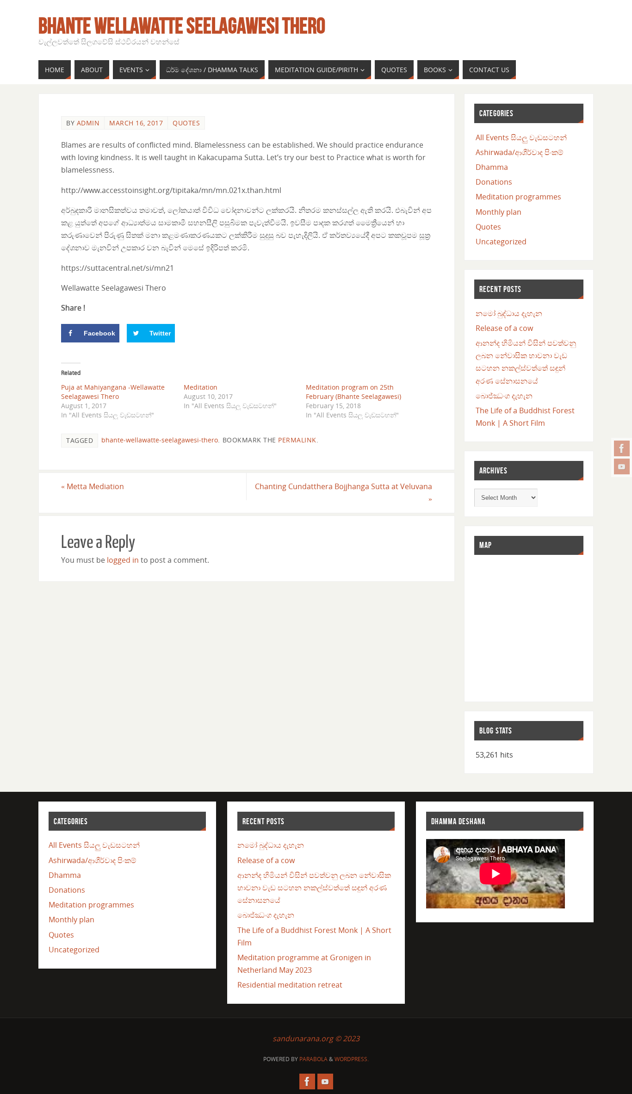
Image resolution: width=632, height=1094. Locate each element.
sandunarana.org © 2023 (316, 1038)
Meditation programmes (518, 197)
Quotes (186, 122)
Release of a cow (504, 328)
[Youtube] (622, 466)
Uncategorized (501, 241)
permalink (297, 439)
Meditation (200, 387)
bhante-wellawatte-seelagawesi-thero (159, 439)
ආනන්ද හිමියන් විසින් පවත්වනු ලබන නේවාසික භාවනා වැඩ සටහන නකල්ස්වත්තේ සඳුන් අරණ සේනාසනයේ (314, 887)
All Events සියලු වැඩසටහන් (521, 137)
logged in (123, 560)
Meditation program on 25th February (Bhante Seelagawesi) (353, 392)
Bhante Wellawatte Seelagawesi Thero (181, 26)
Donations (494, 182)
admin (88, 122)
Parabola (313, 1059)
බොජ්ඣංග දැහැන (504, 396)
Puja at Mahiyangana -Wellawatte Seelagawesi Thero (113, 392)
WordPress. (352, 1059)
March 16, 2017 (136, 122)
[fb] (622, 448)
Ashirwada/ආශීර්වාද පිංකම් (520, 152)
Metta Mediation (92, 486)
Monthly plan (498, 212)
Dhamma (492, 167)
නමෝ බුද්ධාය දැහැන (509, 313)
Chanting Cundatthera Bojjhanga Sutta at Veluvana (343, 492)
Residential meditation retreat (289, 985)
